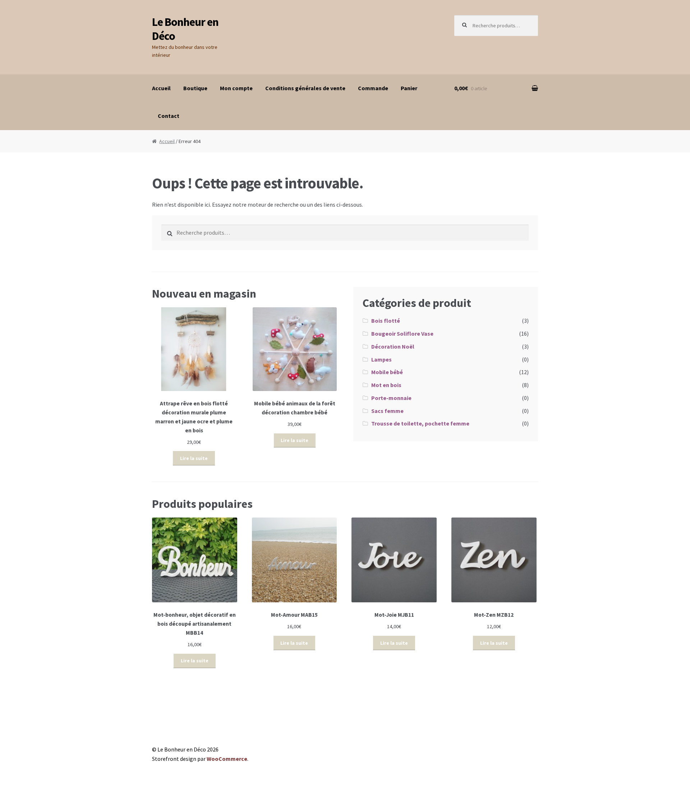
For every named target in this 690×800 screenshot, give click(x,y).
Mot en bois (386, 384)
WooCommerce (227, 758)
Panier (409, 88)
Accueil (161, 88)
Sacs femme (387, 410)
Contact (168, 115)
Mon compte (236, 88)
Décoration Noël (392, 346)
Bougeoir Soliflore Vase (402, 333)
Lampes (381, 359)
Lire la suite (194, 458)
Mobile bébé (387, 372)
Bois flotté (385, 320)
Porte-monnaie (391, 397)
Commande (373, 88)
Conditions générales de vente (305, 88)
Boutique (195, 88)
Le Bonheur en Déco (185, 29)
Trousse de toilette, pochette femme (420, 423)
